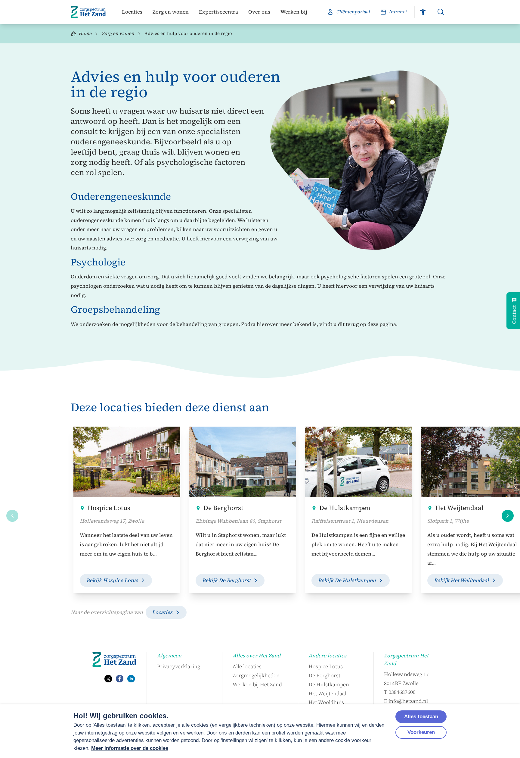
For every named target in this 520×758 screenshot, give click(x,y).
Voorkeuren (421, 732)
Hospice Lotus (109, 507)
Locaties (132, 11)
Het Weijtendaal (327, 693)
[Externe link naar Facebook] (120, 679)
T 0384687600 (400, 692)
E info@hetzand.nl (406, 701)
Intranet (398, 12)
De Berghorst (223, 507)
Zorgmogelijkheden (256, 675)
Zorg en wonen (171, 11)
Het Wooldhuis (326, 702)
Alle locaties (247, 666)
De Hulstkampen (344, 507)
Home (85, 33)
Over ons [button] (259, 11)
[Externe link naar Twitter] (108, 679)
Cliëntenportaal (353, 12)
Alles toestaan (421, 716)
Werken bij (293, 11)
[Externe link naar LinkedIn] (131, 679)
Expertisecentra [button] (218, 11)
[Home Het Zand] (88, 12)
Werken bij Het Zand (257, 684)
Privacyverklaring (178, 666)
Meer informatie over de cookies (129, 748)
